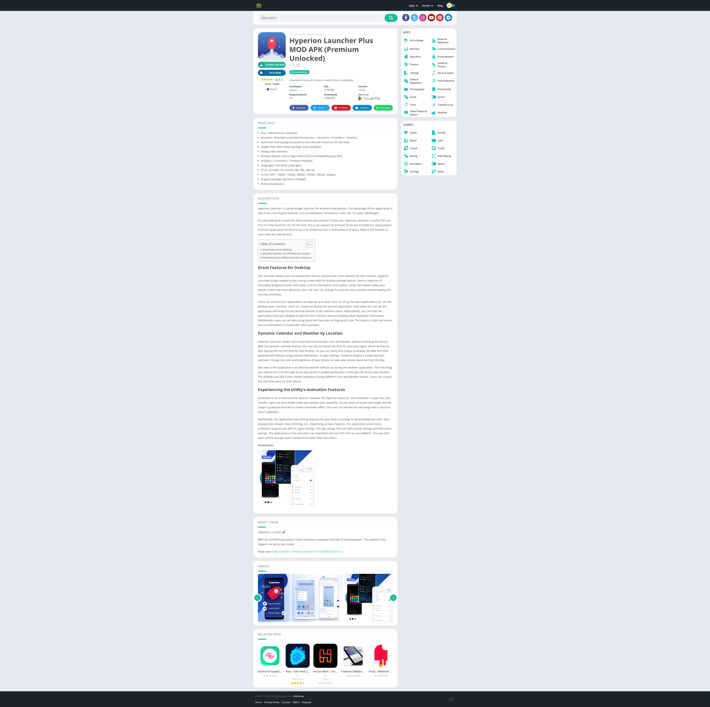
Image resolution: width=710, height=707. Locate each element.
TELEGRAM (275, 72)
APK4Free (298, 696)
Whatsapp (385, 107)
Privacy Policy (271, 702)
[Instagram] (423, 17)
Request (306, 702)
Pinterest (343, 107)
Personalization (315, 34)
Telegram (364, 107)
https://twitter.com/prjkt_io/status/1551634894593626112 (307, 551)
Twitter (321, 107)
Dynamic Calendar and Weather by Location (286, 253)
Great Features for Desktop (277, 249)
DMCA (296, 702)
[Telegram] (448, 17)
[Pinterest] (440, 17)
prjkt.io (293, 89)
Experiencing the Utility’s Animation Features (286, 257)
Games (426, 5)
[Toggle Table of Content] (307, 244)
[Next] (393, 598)
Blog (440, 5)
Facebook (300, 107)
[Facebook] (406, 17)
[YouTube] (431, 17)
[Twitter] (414, 17)
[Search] (391, 18)
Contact (286, 702)
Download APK (275, 64)
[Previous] (257, 598)
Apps (412, 5)
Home (292, 34)
